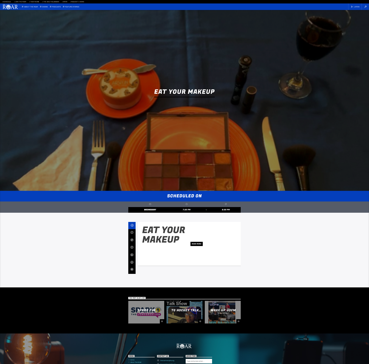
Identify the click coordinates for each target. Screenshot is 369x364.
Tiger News (34, 2)
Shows (45, 7)
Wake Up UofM (223, 326)
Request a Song (77, 2)
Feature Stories (72, 7)
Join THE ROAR (20, 2)
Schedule (7, 2)
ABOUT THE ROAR (31, 7)
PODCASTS (56, 7)
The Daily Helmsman (51, 2)
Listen (356, 7)
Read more (196, 259)
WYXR (65, 2)
